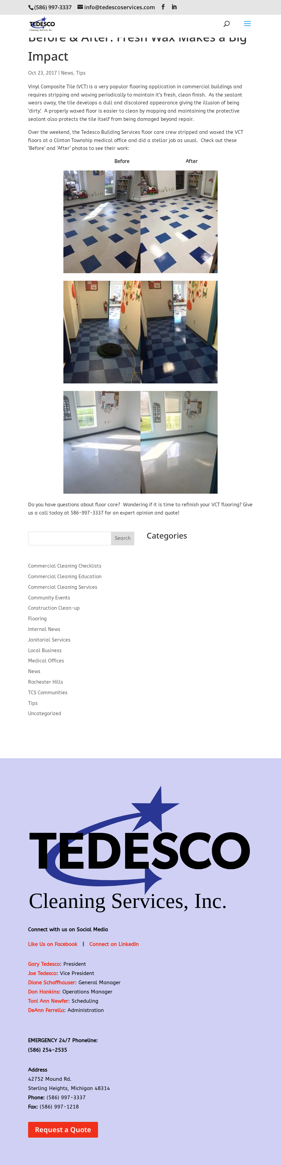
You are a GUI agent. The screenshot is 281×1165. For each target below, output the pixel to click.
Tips (81, 73)
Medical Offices (46, 661)
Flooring (37, 619)
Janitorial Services (49, 640)
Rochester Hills (45, 682)
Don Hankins (43, 992)
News (67, 73)
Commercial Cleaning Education (64, 577)
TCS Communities (48, 693)
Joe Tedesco (42, 973)
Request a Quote (63, 1129)
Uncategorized (44, 714)
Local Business (45, 651)
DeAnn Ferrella (46, 1010)
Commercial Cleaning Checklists (64, 566)
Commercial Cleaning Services (62, 587)
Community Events (49, 598)
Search (123, 538)
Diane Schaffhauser (51, 982)
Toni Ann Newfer (48, 1001)
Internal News (44, 629)
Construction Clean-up (54, 608)
